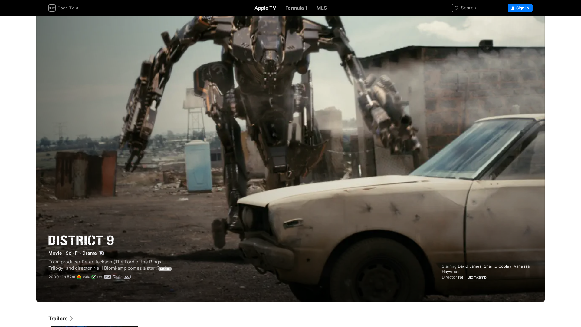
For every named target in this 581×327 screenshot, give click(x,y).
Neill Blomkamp (472, 277)
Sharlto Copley (497, 266)
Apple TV (265, 8)
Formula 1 (296, 8)
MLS (322, 8)
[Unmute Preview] (528, 27)
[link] (61, 318)
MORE (165, 269)
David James (469, 266)
